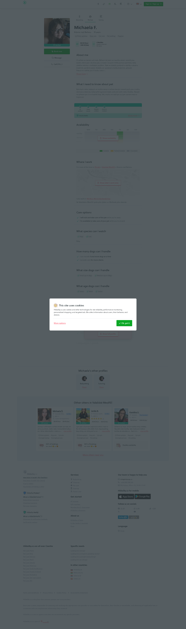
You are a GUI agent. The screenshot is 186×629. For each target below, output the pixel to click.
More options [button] (60, 323)
